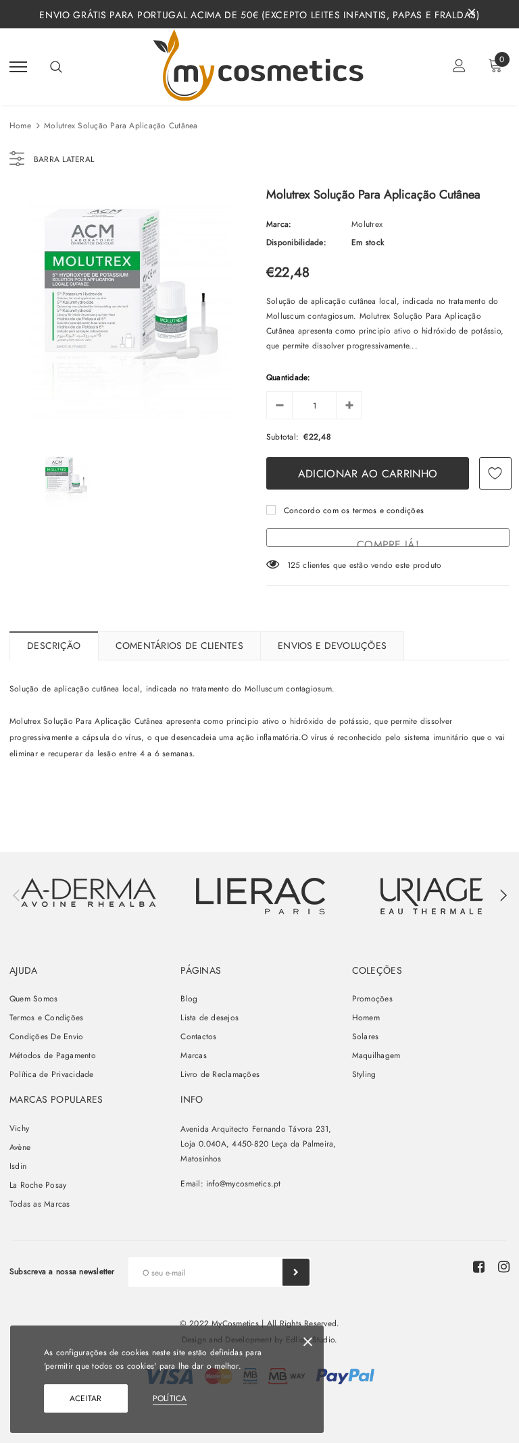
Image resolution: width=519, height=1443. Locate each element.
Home (20, 126)
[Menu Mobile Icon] (18, 67)
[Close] (308, 1344)
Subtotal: (282, 437)
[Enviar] (296, 1272)
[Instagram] (504, 1267)
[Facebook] (479, 1267)
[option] (131, 310)
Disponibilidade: (296, 242)
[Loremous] (260, 896)
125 (294, 565)
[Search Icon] (56, 67)
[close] (471, 14)
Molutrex (366, 224)
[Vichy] (88, 892)
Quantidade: (288, 377)
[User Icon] (459, 67)
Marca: (278, 224)
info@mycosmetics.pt (243, 1184)
